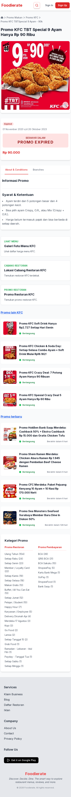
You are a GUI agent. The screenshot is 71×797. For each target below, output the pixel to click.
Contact (9, 733)
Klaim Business (13, 694)
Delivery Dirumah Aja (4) (18, 616)
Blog (7, 699)
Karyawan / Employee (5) (18, 611)
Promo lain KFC (12, 312)
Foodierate (11, 5)
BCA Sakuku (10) (47, 563)
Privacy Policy (13, 738)
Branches (38, 169)
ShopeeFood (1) (47, 581)
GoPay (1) (43, 577)
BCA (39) (43, 554)
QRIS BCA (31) (45, 558)
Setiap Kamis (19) (14, 575)
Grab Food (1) (12, 644)
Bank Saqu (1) (45, 586)
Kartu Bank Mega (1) (49, 572)
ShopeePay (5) (46, 567)
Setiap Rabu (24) (14, 558)
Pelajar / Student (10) (16, 602)
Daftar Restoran (14, 705)
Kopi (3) (9, 625)
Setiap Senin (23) (14, 563)
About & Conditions (16, 169)
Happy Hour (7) (13, 607)
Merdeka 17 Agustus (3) (18, 621)
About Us (10, 728)
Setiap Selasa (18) (14, 580)
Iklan (7, 710)
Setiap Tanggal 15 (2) (16, 639)
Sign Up (62, 5)
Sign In (49, 5)
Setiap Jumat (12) (14, 597)
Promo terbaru (11, 416)
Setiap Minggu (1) (14, 666)
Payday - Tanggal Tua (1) (18, 656)
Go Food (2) (11, 630)
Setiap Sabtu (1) (13, 661)
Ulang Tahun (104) (15, 554)
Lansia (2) (10, 634)
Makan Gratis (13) (14, 585)
